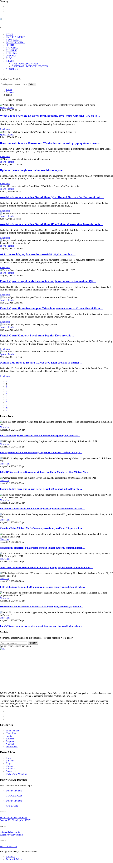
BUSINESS (11, 50)
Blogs (8, 763)
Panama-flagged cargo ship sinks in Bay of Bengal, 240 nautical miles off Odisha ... (41, 489)
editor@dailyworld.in (10, 832)
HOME (9, 34)
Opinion (10, 766)
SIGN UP (33, 643)
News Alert (11, 733)
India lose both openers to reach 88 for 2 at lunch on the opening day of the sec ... (40, 435)
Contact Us (11, 771)
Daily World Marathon (16, 774)
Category (10, 92)
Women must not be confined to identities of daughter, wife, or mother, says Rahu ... (41, 606)
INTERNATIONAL (15, 42)
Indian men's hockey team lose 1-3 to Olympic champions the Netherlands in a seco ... (42, 508)
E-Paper (9, 760)
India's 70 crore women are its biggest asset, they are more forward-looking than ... (41, 626)
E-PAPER (10, 61)
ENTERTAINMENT (16, 37)
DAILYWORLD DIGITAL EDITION (30, 66)
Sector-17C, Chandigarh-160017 (15, 820)
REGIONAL (12, 53)
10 (7, 407)
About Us (10, 768)
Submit (32, 84)
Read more (5, 129)
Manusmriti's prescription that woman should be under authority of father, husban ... (42, 548)
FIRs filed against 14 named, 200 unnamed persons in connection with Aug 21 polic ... (42, 587)
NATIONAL (12, 47)
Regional (10, 741)
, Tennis (10, 107)
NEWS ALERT (13, 39)
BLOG (9, 58)
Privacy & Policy (14, 859)
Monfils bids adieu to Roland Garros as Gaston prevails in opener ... (41, 362)
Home (9, 89)
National (10, 744)
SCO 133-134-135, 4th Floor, (14, 817)
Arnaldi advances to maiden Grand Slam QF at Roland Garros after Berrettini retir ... (52, 197)
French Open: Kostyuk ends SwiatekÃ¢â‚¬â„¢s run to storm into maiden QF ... (48, 281)
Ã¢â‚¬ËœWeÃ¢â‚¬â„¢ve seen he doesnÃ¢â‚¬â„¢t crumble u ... (37, 254)
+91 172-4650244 (8, 846)
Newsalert (4, 427)
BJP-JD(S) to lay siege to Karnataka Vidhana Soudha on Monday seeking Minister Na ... (44, 472)
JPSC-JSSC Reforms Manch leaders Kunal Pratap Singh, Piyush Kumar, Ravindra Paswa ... (46, 567)
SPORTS (10, 45)
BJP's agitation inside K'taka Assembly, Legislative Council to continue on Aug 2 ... (41, 452)
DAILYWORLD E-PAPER (25, 63)
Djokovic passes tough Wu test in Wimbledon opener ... (33, 170)
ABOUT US (12, 69)
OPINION (11, 55)
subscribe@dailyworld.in (11, 834)
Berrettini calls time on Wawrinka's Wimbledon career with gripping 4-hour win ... (50, 143)
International (12, 746)
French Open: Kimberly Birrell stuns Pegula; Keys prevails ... (37, 335)
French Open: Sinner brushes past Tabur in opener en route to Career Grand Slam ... (51, 308)
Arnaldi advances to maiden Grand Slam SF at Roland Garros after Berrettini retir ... (51, 224)
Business (10, 738)
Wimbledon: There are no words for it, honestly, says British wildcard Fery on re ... (50, 115)
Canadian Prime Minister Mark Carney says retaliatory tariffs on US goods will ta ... (42, 528)
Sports (3, 107)
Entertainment (12, 730)
